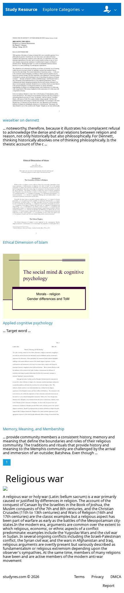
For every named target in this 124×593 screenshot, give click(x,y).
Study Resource (21, 9)
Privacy (97, 576)
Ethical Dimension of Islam (25, 242)
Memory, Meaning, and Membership (33, 429)
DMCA (115, 576)
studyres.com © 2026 (21, 576)
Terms (79, 576)
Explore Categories (61, 9)
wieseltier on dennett (21, 120)
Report (108, 585)
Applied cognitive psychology (27, 323)
